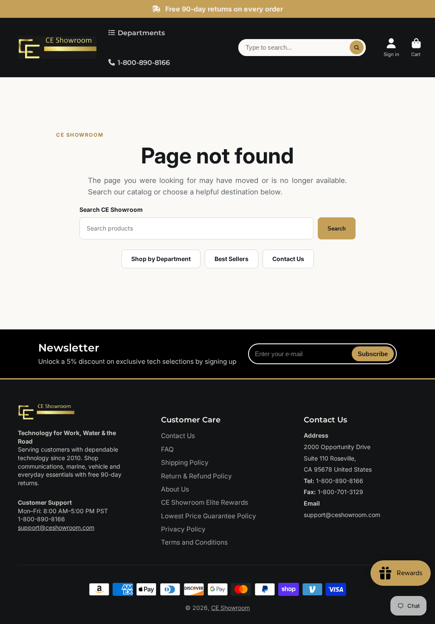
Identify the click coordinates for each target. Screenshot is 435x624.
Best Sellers (232, 258)
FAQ (167, 449)
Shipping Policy (185, 462)
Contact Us (288, 258)
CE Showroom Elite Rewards (204, 502)
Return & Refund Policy (196, 476)
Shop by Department (161, 258)
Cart (416, 47)
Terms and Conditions (194, 542)
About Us (175, 489)
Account (391, 47)
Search (337, 228)
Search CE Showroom (111, 209)
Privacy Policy (183, 529)
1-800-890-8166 (144, 62)
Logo (57, 47)
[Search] (357, 47)
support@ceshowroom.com (56, 527)
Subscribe (373, 353)
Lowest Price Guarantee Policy (208, 516)
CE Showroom (230, 607)
